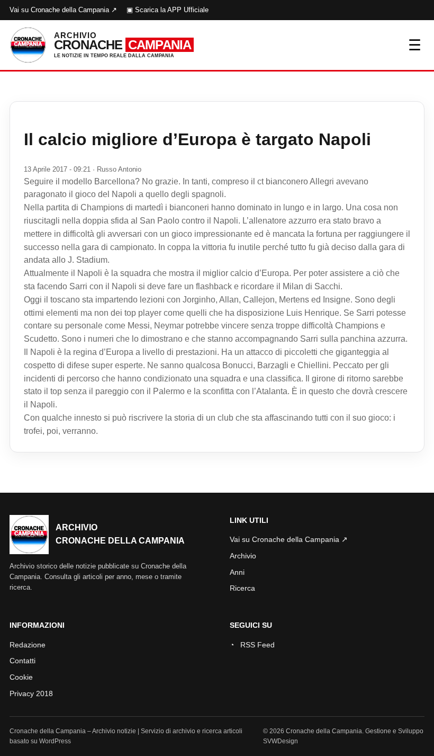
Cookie (21, 677)
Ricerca (242, 588)
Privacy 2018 (31, 693)
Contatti (22, 660)
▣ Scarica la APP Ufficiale (167, 10)
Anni (237, 572)
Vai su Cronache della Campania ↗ (63, 10)
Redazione (28, 645)
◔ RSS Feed (252, 645)
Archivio (243, 556)
